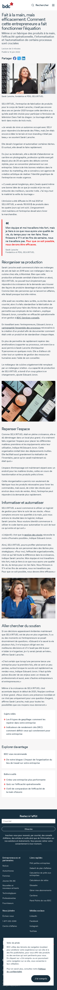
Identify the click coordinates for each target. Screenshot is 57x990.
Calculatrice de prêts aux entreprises (40, 874)
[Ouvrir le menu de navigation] (53, 5)
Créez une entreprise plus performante (26, 779)
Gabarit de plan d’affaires (40, 868)
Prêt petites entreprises (40, 863)
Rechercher (42, 5)
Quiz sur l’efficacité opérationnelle (23, 784)
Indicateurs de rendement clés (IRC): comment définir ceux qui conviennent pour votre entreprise (28, 730)
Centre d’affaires (9, 926)
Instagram (34, 926)
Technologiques (9, 893)
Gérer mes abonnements (40, 890)
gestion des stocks (33, 534)
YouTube (33, 931)
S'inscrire (29, 829)
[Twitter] (19, 58)
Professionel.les (9, 898)
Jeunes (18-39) (8, 881)
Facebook (34, 921)
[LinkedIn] (23, 58)
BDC (19, 317)
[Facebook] (14, 58)
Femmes (6, 876)
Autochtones (8, 871)
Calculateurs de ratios (39, 880)
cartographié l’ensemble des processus (21, 327)
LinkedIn (33, 916)
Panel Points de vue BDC (40, 900)
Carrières (33, 895)
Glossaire (33, 885)
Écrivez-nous (8, 916)
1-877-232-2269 (9, 921)
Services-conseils (30, 317)
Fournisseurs (7, 903)
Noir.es (5, 866)
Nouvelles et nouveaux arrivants (10, 886)
